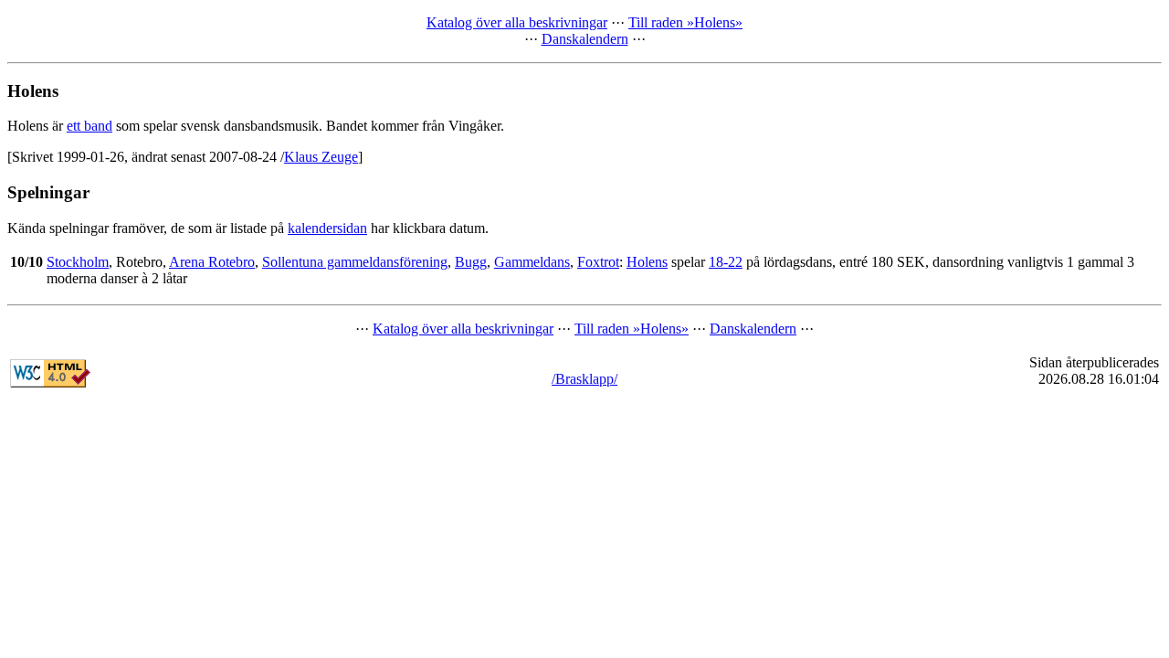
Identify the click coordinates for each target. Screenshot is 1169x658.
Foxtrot (598, 262)
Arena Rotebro (212, 262)
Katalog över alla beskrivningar (517, 22)
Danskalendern (585, 39)
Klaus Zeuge (321, 156)
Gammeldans (532, 262)
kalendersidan (327, 228)
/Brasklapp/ (584, 379)
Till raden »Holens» (685, 22)
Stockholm (78, 262)
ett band (89, 125)
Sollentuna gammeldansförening (355, 262)
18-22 (725, 262)
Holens (647, 262)
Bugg (471, 262)
